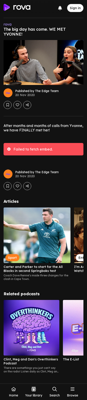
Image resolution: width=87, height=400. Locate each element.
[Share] (27, 105)
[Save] (8, 105)
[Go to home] (17, 8)
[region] (43, 244)
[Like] (17, 105)
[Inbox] (60, 8)
